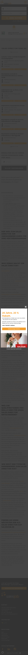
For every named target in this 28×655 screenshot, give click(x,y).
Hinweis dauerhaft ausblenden (14, 349)
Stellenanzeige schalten (14, 329)
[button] (2, 652)
